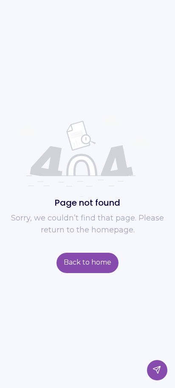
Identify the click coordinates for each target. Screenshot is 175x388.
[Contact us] (157, 370)
